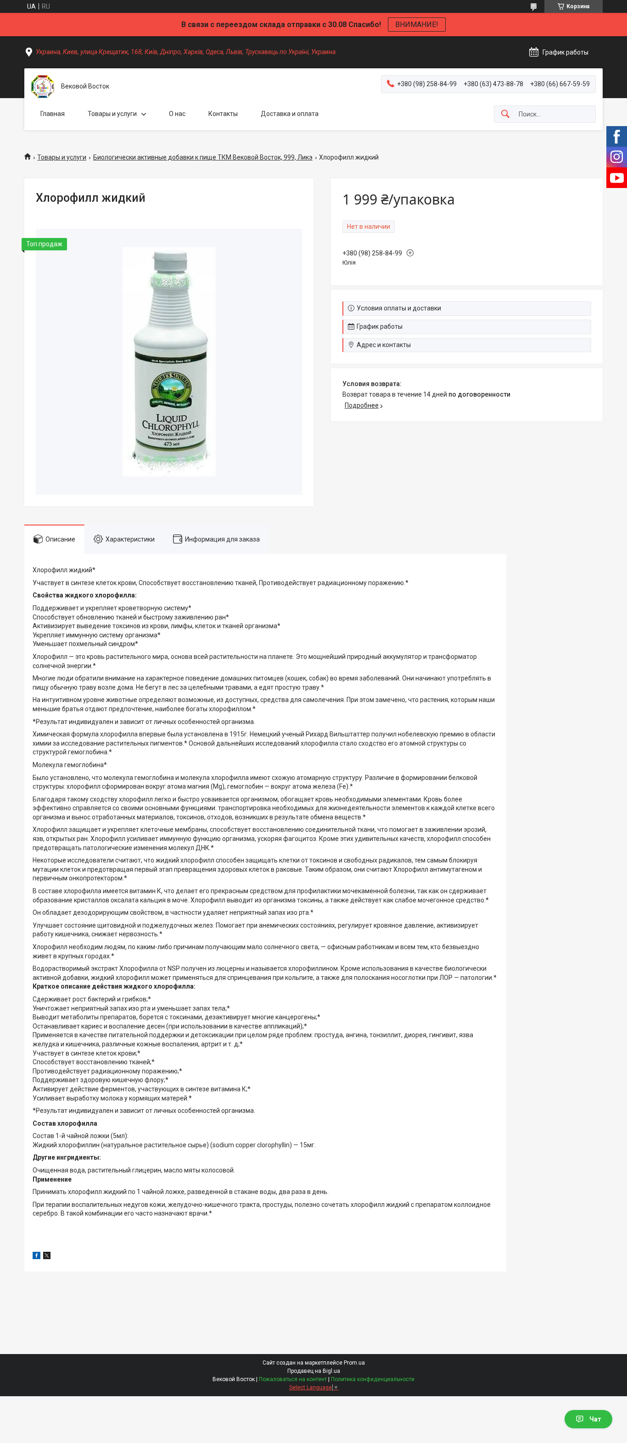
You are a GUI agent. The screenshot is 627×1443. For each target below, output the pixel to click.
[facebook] (36, 1257)
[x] (46, 1257)
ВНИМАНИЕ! (416, 24)
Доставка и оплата (290, 113)
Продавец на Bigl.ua (313, 1371)
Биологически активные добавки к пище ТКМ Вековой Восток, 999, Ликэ (203, 157)
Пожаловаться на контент (293, 1379)
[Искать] (505, 114)
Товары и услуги (112, 113)
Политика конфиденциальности (372, 1379)
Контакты (223, 113)
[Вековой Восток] (42, 86)
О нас (177, 113)
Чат (595, 1419)
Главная (52, 113)
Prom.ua (354, 1363)
